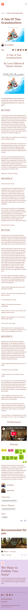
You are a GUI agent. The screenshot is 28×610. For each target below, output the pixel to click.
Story (2, 13)
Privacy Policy (4, 601)
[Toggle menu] (26, 4)
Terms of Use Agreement (6, 599)
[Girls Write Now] (2, 5)
